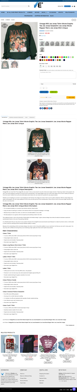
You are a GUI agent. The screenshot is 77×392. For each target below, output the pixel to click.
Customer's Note (42, 70)
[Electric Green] (53, 57)
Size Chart (43, 35)
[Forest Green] (56, 57)
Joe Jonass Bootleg (48, 104)
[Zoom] (2, 58)
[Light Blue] (69, 57)
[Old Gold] (45, 60)
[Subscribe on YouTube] (65, 381)
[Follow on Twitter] (62, 381)
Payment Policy (42, 378)
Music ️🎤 (44, 12)
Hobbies (29, 12)
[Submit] (29, 6)
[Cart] (74, 6)
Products (55, 101)
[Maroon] (40, 60)
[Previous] (3, 41)
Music (13, 19)
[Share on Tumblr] (51, 108)
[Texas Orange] (58, 60)
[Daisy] (49, 57)
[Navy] (64, 60)
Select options (10, 360)
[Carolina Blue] (47, 57)
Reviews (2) (32, 117)
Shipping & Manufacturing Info (16, 117)
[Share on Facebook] (41, 108)
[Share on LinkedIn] (49, 108)
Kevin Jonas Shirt (66, 104)
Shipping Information (42, 15)
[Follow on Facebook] (59, 381)
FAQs (26, 117)
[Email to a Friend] (45, 108)
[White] (62, 60)
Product (41, 39)
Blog (51, 15)
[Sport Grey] (56, 60)
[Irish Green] (64, 57)
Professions (28, 15)
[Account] (72, 6)
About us (22, 373)
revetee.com (71, 325)
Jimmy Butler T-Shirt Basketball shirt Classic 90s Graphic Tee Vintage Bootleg (9, 356)
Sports (60, 12)
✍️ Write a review (70, 97)
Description (4, 117)
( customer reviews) (49, 30)
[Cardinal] (45, 57)
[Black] (43, 57)
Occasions (52, 12)
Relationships (69, 12)
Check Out (54, 92)
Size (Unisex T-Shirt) (43, 63)
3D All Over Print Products (16, 12)
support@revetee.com (4, 0)
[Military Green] (43, 60)
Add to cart (44, 92)
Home (3, 12)
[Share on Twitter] (43, 108)
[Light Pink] (71, 57)
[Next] (35, 41)
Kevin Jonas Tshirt (44, 105)
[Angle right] (75, 20)
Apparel (45, 101)
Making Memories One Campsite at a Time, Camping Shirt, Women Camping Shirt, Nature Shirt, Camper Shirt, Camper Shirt (67, 356)
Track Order (23, 383)
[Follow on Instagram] (61, 381)
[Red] (51, 60)
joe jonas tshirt (71, 103)
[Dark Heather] (51, 57)
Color (40, 54)
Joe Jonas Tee (65, 103)
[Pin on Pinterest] (47, 108)
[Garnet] (58, 57)
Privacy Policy (23, 378)
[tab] (4, 117)
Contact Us (42, 376)
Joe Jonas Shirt (60, 103)
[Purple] (49, 60)
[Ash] (40, 57)
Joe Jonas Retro (54, 103)
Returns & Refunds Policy (26, 376)
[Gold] (60, 57)
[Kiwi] (66, 57)
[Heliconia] (62, 57)
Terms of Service (24, 380)
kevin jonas (61, 104)
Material (41, 383)
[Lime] (73, 57)
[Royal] (53, 60)
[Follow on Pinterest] (64, 381)
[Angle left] (73, 20)
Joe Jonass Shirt (56, 104)
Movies (37, 12)
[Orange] (47, 60)
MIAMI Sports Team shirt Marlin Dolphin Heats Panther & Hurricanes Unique (29, 355)
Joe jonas (43, 103)
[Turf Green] (60, 60)
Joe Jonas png (48, 103)
